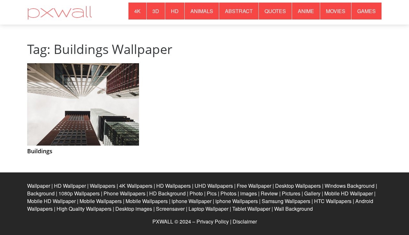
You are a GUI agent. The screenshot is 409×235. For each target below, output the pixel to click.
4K (137, 11)
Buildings (39, 151)
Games (366, 11)
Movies (335, 11)
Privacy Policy (213, 221)
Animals (201, 11)
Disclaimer (245, 221)
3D (155, 11)
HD (175, 11)
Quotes (275, 11)
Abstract (239, 11)
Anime (306, 11)
